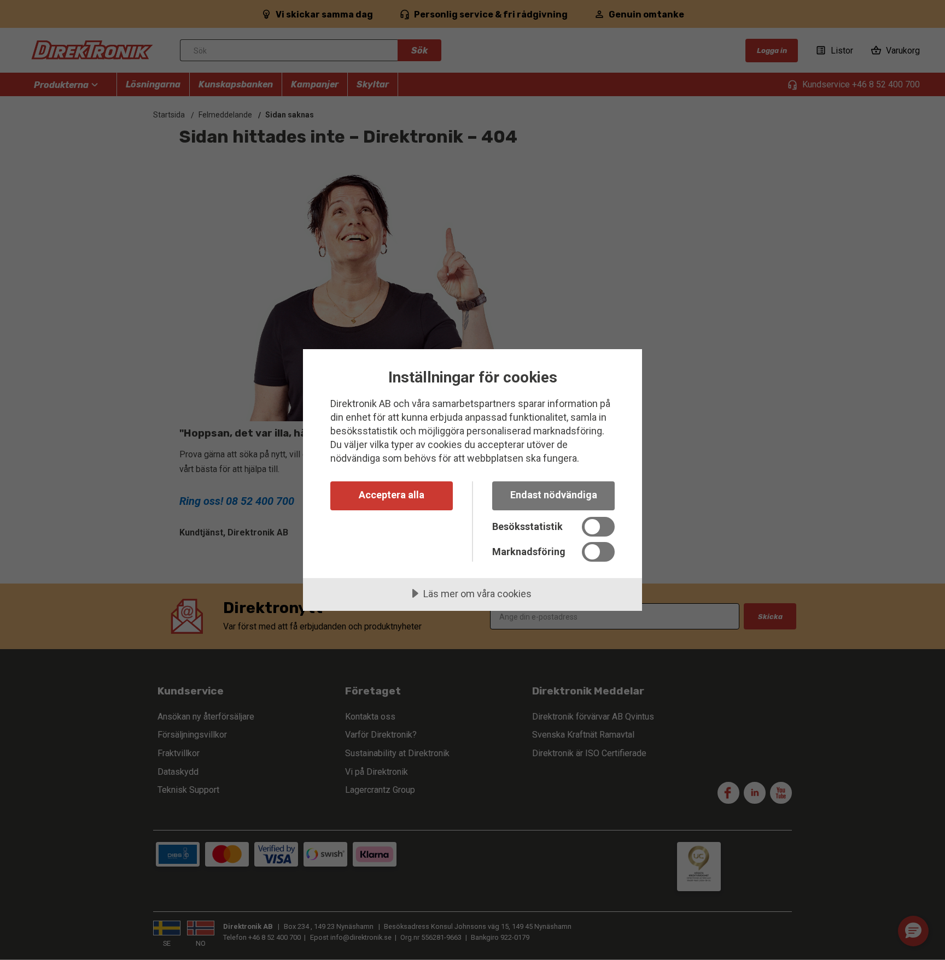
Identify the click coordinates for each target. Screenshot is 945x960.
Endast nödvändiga (553, 494)
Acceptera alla (391, 494)
